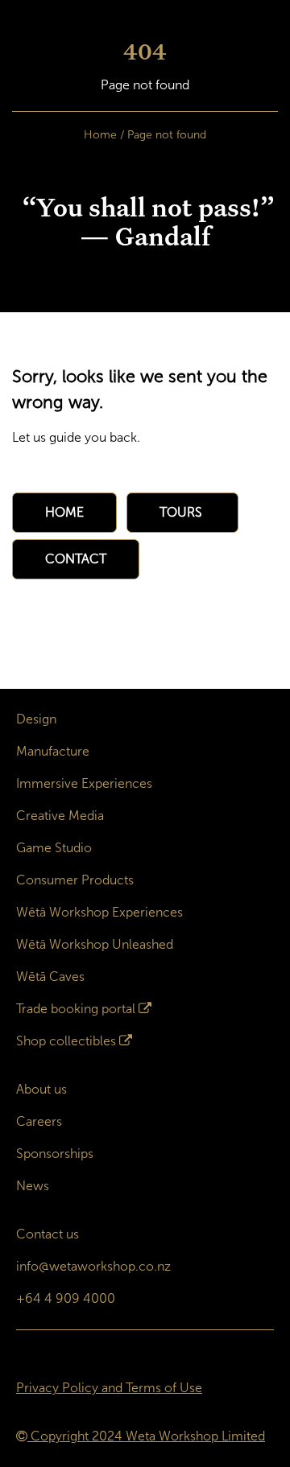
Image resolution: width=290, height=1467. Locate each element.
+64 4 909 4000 (65, 1298)
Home (100, 135)
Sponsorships (54, 1153)
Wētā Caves (50, 976)
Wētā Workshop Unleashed (94, 944)
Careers (39, 1121)
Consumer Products (75, 880)
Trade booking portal (75, 1008)
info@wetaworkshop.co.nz (93, 1266)
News (32, 1185)
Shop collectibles (66, 1041)
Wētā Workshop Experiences (99, 912)
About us (41, 1089)
